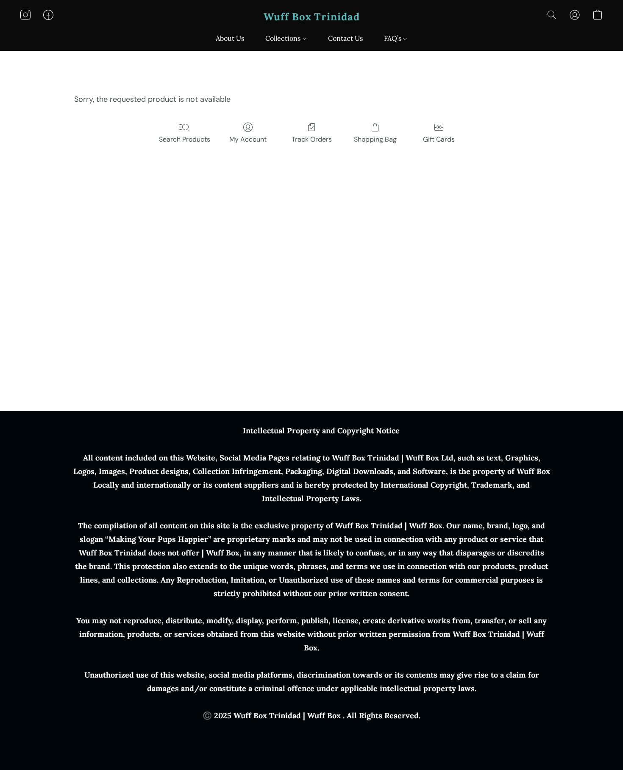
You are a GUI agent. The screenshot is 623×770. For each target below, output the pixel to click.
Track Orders (312, 139)
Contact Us (345, 38)
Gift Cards (439, 139)
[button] (312, 17)
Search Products (184, 139)
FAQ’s (393, 38)
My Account (248, 139)
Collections (283, 38)
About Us (230, 38)
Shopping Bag (375, 139)
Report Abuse (311, 733)
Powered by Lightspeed (311, 747)
